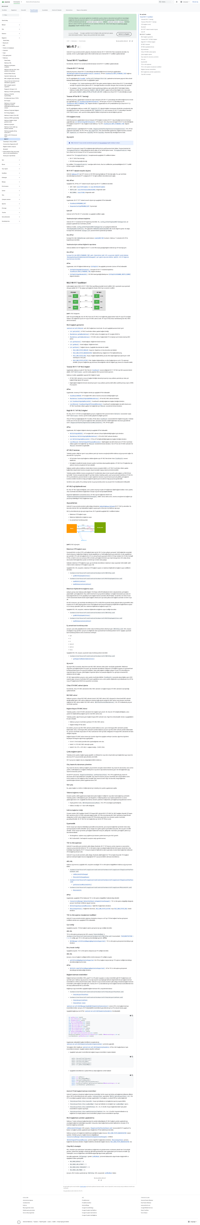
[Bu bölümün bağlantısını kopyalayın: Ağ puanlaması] (78, 503)
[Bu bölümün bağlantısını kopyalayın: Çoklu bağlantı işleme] (83, 752)
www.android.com (145, 1205)
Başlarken (14, 10)
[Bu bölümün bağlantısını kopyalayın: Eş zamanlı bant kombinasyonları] (89, 626)
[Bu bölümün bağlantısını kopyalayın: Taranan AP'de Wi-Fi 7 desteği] (90, 97)
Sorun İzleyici (144, 1212)
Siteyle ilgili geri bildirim (63, 1221)
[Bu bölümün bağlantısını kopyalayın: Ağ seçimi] (75, 137)
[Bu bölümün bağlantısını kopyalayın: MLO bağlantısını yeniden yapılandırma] (95, 1118)
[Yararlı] (130, 41)
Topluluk (35, 1221)
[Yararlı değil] (132, 41)
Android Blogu (85, 1205)
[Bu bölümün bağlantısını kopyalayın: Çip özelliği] (75, 925)
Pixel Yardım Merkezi (146, 1202)
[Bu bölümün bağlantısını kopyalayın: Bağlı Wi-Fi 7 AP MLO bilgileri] (89, 411)
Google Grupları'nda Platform (89, 1210)
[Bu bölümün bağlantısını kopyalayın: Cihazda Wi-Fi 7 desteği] (85, 68)
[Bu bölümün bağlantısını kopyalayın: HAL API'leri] (75, 181)
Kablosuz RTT (75, 174)
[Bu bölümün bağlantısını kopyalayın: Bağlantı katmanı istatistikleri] (89, 975)
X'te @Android (85, 1200)
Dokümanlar (17, 2)
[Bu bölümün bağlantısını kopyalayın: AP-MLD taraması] (81, 450)
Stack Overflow (145, 1210)
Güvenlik (23, 10)
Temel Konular (34, 10)
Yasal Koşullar (42, 1221)
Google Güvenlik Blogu (87, 1207)
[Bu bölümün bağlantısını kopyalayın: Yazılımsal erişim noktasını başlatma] (91, 219)
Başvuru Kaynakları (82, 10)
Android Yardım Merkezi (147, 1200)
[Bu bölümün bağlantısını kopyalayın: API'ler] (72, 197)
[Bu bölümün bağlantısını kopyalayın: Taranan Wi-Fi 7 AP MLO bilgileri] (91, 367)
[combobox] (166, 1)
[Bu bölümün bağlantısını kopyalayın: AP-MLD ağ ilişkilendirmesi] (87, 487)
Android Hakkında (27, 1221)
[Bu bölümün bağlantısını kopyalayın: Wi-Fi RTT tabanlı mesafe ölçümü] (92, 171)
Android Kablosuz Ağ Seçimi (107, 506)
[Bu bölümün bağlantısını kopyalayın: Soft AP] (73, 211)
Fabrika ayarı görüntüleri (29, 1210)
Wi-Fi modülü (81, 78)
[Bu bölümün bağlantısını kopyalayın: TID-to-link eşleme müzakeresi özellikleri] (97, 915)
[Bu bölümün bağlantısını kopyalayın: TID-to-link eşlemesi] (83, 843)
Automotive (69, 10)
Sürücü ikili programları (28, 1212)
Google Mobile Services (147, 1207)
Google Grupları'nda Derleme (89, 1212)
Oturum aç (195, 2)
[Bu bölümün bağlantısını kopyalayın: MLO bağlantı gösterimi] (85, 325)
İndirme (25, 1205)
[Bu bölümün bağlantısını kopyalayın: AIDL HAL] (74, 861)
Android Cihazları (56, 10)
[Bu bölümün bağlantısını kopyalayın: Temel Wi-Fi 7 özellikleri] (89, 61)
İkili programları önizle (28, 1207)
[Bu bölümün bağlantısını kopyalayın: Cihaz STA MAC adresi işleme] (89, 686)
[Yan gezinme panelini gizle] (18, 1222)
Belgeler (5, 6)
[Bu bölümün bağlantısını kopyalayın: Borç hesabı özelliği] (81, 948)
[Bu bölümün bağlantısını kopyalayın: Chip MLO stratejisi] (82, 1146)
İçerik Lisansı (83, 1186)
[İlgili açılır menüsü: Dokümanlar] (22, 2)
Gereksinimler (26, 1202)
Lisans (49, 1221)
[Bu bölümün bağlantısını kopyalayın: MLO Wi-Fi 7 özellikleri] (88, 283)
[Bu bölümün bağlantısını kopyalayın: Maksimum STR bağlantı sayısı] (87, 549)
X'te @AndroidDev (86, 1202)
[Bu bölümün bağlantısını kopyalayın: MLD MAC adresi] (78, 695)
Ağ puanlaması (103, 143)
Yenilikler (4, 10)
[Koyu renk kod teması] (130, 1016)
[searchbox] (10, 15)
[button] (9, 25)
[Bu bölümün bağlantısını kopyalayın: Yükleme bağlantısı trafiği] (84, 793)
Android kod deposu (28, 1200)
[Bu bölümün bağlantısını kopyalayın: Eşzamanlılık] (76, 824)
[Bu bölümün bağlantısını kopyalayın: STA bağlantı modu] (81, 117)
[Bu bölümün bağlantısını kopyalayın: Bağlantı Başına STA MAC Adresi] (88, 709)
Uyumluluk (45, 10)
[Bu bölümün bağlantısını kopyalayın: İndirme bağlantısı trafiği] (84, 810)
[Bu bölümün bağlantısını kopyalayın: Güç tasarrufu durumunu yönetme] (93, 765)
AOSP (68, 41)
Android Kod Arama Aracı (33, 2)
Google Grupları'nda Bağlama (89, 1215)
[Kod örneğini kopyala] (132, 1016)
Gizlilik (54, 1221)
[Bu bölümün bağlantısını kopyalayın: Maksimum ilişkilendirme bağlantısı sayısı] (94, 589)
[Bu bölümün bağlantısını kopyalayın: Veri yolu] (74, 785)
